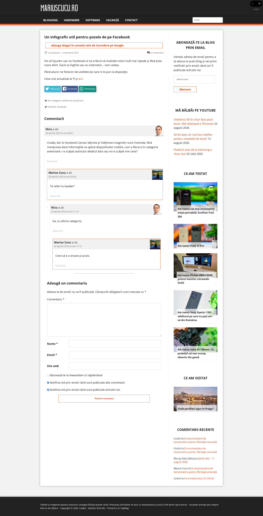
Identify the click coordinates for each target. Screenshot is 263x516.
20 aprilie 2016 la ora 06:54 (62, 176)
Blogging (50, 20)
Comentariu (55, 299)
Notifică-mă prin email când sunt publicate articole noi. (85, 389)
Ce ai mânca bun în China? (199, 478)
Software (93, 20)
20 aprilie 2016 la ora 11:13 (68, 246)
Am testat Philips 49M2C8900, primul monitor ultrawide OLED (195, 279)
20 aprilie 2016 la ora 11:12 (65, 211)
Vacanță (112, 20)
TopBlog (124, 508)
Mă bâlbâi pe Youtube (195, 110)
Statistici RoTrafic (96, 508)
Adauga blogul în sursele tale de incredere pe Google (87, 45)
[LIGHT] (256, 4)
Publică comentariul (104, 398)
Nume (52, 344)
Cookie (82, 508)
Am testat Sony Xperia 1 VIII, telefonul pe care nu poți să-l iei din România (195, 316)
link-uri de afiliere (49, 508)
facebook (61, 106)
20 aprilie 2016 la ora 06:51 (59, 133)
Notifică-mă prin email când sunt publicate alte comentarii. (88, 382)
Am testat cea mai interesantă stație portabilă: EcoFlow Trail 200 (196, 212)
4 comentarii (157, 52)
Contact (131, 20)
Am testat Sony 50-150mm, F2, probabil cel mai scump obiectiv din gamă (196, 353)
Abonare (185, 89)
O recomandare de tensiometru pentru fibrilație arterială (195, 440)
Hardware (71, 20)
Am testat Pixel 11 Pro (191, 245)
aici (80, 79)
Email (52, 355)
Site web (53, 366)
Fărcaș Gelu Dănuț (184, 458)
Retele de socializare (72, 100)
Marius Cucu (181, 468)
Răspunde (52, 161)
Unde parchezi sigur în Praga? (196, 408)
